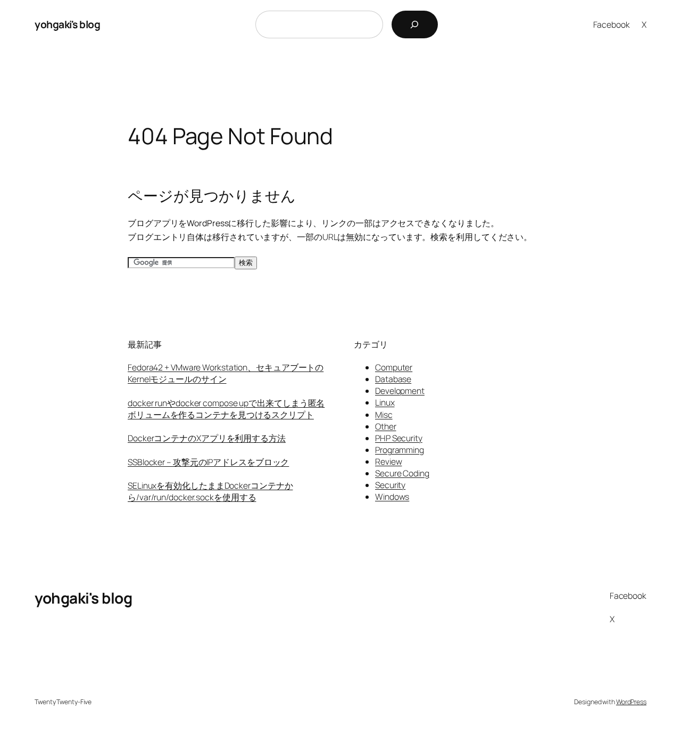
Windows (392, 496)
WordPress (631, 701)
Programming (399, 450)
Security (390, 485)
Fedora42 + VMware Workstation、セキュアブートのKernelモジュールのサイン (225, 373)
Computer (393, 367)
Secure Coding (402, 473)
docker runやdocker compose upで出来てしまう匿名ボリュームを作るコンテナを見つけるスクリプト (226, 408)
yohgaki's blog (67, 24)
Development (400, 391)
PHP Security (398, 438)
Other (385, 426)
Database (393, 379)
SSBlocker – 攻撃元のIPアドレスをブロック (208, 462)
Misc (384, 414)
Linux (385, 402)
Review (388, 461)
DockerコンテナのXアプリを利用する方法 (207, 438)
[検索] (415, 24)
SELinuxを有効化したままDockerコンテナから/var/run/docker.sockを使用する (210, 491)
